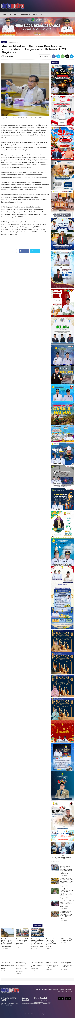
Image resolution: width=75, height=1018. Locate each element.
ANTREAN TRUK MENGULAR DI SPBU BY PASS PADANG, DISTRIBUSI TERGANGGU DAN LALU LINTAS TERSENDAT (22, 967)
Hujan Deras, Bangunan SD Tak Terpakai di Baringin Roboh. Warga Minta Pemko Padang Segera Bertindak (7, 942)
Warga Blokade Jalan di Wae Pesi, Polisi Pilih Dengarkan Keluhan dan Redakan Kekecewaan (67, 903)
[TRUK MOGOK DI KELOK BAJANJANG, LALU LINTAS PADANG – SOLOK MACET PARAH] (7, 956)
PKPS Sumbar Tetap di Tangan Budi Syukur (67, 939)
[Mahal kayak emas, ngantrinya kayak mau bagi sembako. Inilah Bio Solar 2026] (67, 956)
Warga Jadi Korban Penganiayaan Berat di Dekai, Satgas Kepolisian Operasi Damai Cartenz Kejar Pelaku (66, 892)
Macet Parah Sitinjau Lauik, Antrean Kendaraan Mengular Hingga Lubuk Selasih (52, 965)
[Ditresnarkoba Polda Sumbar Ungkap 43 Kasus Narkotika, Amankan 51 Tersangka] (22, 932)
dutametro (9, 56)
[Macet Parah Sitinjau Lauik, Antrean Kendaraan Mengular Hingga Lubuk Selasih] (52, 956)
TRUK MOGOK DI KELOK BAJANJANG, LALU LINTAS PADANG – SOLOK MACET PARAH (7, 965)
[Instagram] (62, 998)
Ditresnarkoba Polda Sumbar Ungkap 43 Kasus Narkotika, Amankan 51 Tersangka (22, 942)
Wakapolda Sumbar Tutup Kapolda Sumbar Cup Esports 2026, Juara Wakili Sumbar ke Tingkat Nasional (52, 942)
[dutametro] (3, 56)
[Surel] (67, 56)
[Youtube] (69, 998)
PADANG (4, 42)
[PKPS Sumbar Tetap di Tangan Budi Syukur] (67, 932)
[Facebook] (54, 56)
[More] (43, 251)
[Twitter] (58, 56)
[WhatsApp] (63, 56)
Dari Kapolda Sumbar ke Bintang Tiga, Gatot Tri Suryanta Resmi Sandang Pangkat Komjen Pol (37, 965)
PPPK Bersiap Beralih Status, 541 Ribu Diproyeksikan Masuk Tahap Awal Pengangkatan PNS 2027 (62, 857)
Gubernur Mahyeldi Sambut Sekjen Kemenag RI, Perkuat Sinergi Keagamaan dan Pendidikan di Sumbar (66, 914)
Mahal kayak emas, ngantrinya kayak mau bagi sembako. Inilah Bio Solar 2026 (67, 965)
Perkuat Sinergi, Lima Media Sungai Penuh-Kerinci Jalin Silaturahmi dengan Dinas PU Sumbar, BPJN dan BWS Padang (37, 942)
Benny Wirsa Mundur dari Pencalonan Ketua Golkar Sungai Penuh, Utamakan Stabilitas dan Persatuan (66, 881)
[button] (71, 15)
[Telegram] (72, 56)
